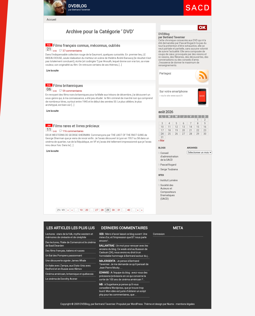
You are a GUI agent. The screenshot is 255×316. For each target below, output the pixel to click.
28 (102, 210)
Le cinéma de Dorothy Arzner (61, 278)
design (158, 304)
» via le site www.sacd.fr (171, 95)
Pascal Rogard (168, 164)
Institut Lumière (169, 180)
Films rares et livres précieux (76, 126)
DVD (55, 51)
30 (113, 210)
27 (96, 210)
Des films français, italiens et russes (64, 250)
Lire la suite (52, 70)
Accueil (51, 19)
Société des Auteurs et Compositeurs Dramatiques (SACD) (168, 192)
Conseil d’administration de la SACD (169, 156)
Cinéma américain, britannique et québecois (69, 274)
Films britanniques (68, 86)
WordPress (137, 304)
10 (81, 210)
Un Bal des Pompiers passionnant (63, 255)
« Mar (161, 140)
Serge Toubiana (169, 169)
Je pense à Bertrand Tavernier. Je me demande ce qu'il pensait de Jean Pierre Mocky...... (123, 264)
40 (128, 210)
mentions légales (185, 304)
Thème (148, 304)
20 (86, 210)
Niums (170, 304)
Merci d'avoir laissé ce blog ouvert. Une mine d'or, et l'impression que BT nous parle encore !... (123, 237)
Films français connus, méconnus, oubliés (86, 45)
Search (202, 27)
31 (118, 210)
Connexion (159, 234)
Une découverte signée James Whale (65, 260)
